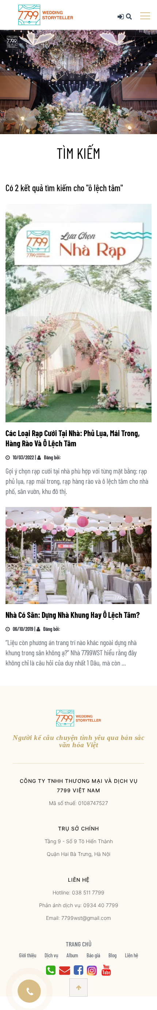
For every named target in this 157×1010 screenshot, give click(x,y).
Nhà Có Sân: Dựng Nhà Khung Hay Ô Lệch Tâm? (72, 614)
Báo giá (93, 955)
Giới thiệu (27, 955)
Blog (112, 955)
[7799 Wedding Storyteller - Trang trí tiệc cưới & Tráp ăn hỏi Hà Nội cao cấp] (45, 14)
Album (72, 955)
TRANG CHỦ (79, 944)
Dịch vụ (51, 955)
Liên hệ (131, 955)
